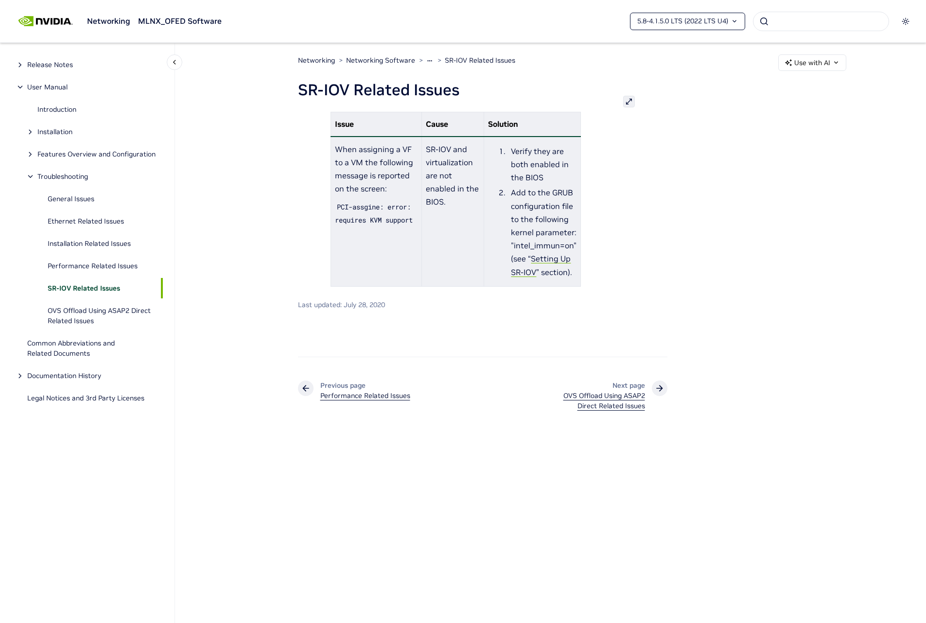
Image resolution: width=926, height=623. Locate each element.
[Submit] (764, 21)
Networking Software (380, 60)
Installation (54, 131)
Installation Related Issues (89, 243)
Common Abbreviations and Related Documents (71, 348)
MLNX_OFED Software (180, 21)
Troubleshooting (62, 176)
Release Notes (50, 64)
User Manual (47, 87)
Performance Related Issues (93, 265)
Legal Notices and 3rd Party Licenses (85, 398)
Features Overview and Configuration (96, 154)
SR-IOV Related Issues (84, 288)
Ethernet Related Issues (86, 221)
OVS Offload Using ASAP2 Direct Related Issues (99, 315)
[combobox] (821, 21)
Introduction (56, 109)
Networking (108, 21)
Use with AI (812, 62)
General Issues (71, 198)
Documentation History (64, 375)
